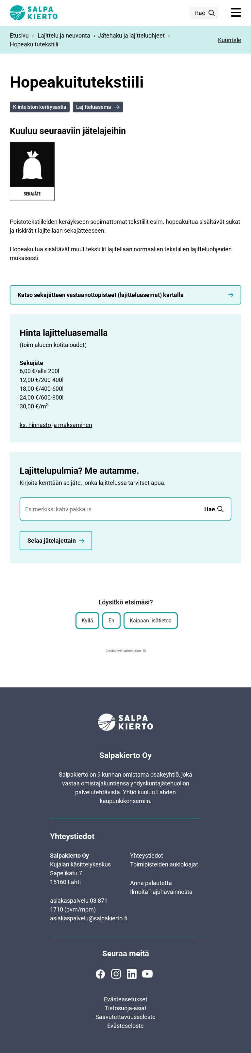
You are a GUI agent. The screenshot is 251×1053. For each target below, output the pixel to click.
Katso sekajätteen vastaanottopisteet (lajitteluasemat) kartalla (101, 294)
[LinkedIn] (131, 973)
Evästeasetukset (125, 999)
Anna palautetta (151, 883)
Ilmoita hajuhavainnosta (161, 891)
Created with (123, 650)
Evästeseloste (125, 1025)
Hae (199, 12)
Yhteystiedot (146, 855)
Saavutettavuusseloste (125, 1016)
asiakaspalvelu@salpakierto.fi (88, 918)
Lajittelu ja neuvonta (64, 35)
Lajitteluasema (93, 107)
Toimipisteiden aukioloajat (164, 864)
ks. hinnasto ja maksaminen (56, 424)
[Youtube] (147, 973)
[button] (236, 12)
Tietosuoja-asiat (125, 1008)
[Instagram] (116, 973)
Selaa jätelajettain (51, 540)
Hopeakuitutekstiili (34, 44)
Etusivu (19, 35)
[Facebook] (100, 973)
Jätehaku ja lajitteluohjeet (131, 35)
